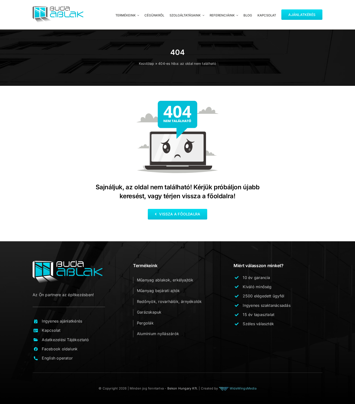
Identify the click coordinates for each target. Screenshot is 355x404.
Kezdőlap (146, 63)
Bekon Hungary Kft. (182, 388)
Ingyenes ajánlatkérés (62, 321)
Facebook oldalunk (60, 348)
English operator (57, 358)
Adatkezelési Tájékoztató (65, 339)
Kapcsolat (51, 330)
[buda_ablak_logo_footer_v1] (67, 262)
